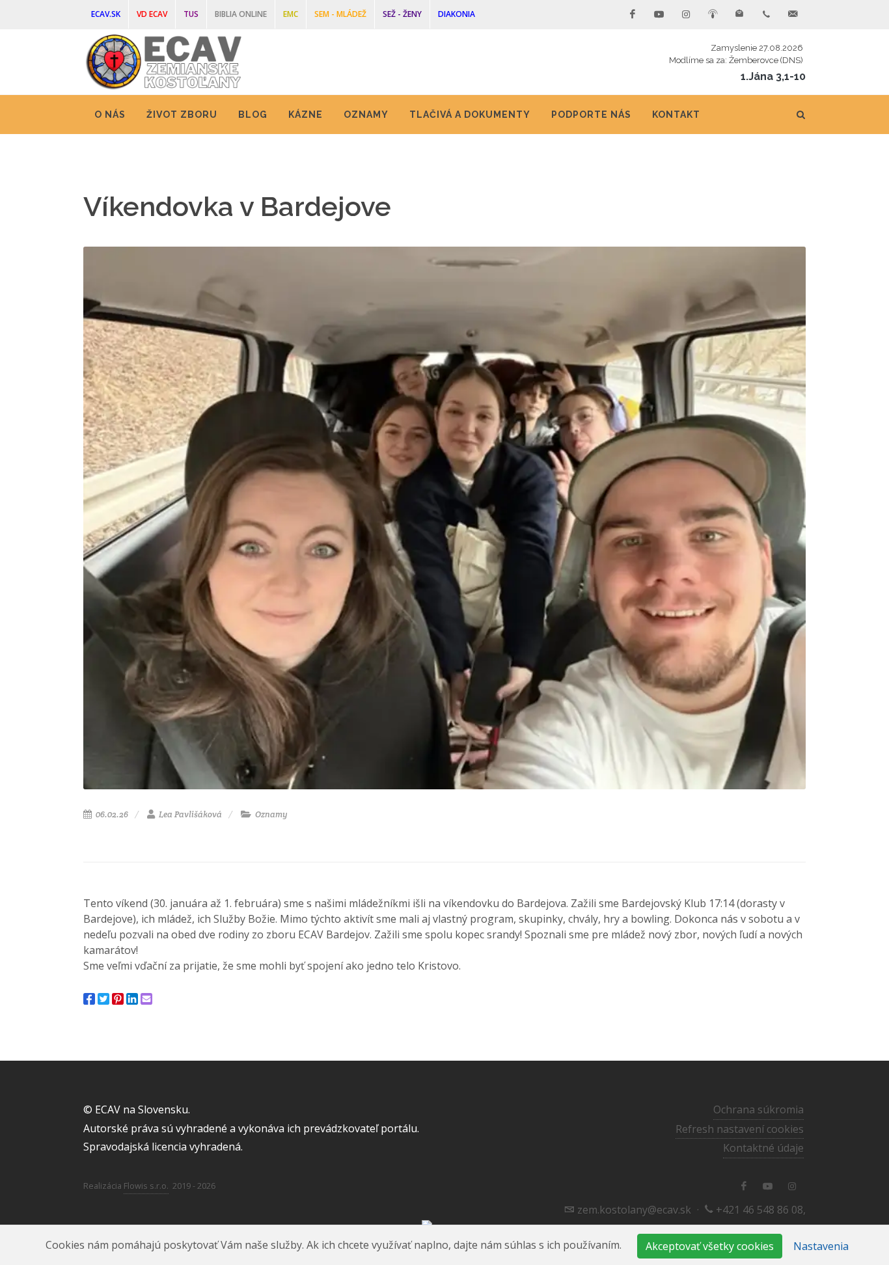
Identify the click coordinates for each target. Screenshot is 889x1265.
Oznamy (270, 814)
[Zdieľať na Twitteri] (103, 999)
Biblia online (241, 14)
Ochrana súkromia (758, 1109)
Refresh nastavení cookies (740, 1129)
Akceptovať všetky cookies (710, 1246)
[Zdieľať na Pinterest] (118, 999)
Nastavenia (821, 1246)
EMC (290, 14)
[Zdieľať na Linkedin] (132, 999)
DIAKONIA (456, 14)
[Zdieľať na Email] (146, 999)
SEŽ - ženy (402, 14)
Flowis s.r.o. (146, 1185)
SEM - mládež (340, 14)
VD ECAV (152, 14)
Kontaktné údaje (763, 1148)
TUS (191, 14)
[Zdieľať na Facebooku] (89, 999)
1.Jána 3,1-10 (773, 76)
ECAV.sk (105, 14)
